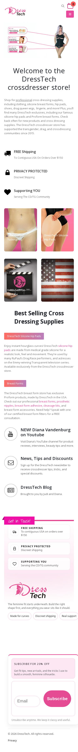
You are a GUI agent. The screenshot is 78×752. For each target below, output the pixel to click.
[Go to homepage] (29, 590)
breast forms (47, 401)
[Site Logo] (15, 11)
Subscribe (57, 698)
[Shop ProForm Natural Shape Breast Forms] (19, 29)
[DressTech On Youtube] (20, 280)
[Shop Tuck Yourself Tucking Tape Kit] (19, 51)
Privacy (12, 740)
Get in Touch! (19, 521)
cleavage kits (51, 405)
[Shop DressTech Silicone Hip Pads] (19, 40)
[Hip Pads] (57, 229)
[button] (63, 6)
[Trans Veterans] (57, 280)
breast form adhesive (28, 405)
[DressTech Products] (20, 229)
